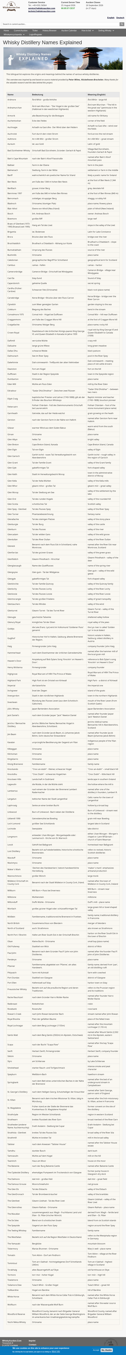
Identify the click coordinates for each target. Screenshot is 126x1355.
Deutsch (120, 18)
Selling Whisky (104, 31)
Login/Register (35, 34)
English (110, 18)
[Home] (12, 6)
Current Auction (20, 31)
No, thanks (107, 1350)
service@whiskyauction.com (41, 8)
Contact (32, 1345)
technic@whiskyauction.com (41, 11)
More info (56, 1352)
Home (6, 31)
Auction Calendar (69, 31)
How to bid (86, 31)
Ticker (35, 31)
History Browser (49, 31)
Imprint (32, 1341)
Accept (96, 1350)
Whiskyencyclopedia (13, 34)
